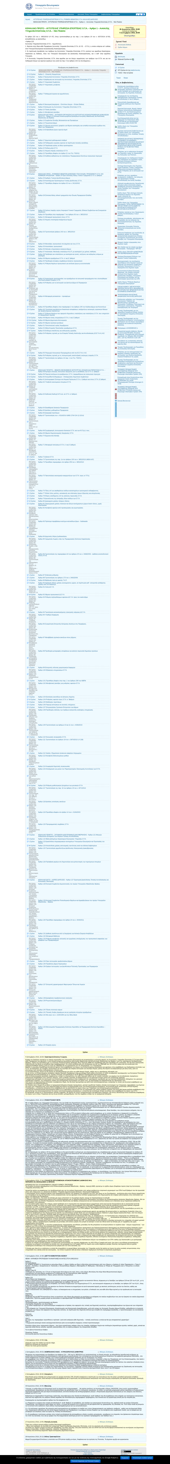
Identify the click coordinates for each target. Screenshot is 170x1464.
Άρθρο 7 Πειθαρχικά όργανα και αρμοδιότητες (53, 94)
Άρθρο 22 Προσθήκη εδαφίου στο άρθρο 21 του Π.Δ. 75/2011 (59, 153)
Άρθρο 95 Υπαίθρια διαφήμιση (48, 615)
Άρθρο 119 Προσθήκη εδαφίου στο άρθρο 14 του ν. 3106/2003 (59, 812)
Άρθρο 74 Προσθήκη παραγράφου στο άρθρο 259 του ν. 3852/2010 (61, 462)
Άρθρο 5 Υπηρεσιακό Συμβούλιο (49, 82)
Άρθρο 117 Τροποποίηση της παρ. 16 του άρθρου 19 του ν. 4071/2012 (62, 788)
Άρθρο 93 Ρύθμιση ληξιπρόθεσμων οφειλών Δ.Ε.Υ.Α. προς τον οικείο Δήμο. (63, 597)
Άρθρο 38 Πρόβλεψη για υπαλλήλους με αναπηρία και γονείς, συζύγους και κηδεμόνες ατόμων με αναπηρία (70, 255)
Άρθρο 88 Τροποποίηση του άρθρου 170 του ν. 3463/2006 (58, 577)
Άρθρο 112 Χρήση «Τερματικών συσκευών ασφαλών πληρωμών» (60, 753)
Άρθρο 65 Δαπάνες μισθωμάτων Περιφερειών (53, 410)
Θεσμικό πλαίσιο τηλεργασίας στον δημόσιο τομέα (129, 243)
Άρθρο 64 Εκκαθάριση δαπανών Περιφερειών (53, 407)
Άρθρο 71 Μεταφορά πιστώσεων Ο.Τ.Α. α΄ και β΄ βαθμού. (57, 445)
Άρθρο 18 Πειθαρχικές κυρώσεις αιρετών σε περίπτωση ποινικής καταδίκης (63, 143)
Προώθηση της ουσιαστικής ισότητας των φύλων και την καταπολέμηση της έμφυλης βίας (130, 342)
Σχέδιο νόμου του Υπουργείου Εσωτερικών (128, 127)
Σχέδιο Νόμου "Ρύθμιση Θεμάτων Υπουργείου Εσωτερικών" (129, 282)
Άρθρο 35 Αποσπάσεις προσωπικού (50, 246)
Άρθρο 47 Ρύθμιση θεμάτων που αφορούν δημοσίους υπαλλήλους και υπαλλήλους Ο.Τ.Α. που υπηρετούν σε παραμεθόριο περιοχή (73, 314)
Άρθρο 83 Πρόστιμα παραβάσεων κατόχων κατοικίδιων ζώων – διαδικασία (62, 521)
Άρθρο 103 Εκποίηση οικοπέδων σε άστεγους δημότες (56, 697)
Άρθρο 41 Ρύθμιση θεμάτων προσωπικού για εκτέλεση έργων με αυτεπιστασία (64, 263)
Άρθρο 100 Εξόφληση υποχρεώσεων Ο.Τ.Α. (52, 670)
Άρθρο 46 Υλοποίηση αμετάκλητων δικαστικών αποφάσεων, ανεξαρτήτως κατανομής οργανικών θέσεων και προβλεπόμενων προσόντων (72, 310)
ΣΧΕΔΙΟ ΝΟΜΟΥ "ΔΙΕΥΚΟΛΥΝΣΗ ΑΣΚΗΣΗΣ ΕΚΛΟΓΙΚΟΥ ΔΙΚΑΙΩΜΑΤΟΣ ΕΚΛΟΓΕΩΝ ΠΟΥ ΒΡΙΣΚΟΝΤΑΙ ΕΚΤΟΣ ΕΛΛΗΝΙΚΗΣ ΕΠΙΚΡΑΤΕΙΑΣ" (131, 289)
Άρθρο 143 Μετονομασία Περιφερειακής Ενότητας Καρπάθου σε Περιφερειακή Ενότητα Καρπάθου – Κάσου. (71, 1027)
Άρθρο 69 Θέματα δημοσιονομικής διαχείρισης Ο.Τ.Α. (56, 433)
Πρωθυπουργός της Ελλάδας (45, 14)
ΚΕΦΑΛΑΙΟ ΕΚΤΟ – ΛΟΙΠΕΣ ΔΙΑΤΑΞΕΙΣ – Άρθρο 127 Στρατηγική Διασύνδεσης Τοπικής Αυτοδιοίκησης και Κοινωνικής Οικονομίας (73, 880)
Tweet (118, 78)
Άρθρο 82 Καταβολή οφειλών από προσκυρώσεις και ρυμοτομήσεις (60, 508)
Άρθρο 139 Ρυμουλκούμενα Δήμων (50, 1000)
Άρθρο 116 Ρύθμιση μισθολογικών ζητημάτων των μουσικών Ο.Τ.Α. (60, 785)
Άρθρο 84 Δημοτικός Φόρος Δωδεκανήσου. (52, 536)
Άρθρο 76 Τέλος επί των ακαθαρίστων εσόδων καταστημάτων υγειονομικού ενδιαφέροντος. (68, 490)
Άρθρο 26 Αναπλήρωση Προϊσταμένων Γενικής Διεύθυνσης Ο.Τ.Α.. (60, 180)
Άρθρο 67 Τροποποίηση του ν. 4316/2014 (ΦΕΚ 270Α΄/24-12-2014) (61, 415)
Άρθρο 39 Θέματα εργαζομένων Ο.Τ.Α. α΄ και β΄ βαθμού (56, 258)
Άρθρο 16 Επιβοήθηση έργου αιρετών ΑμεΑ (52, 130)
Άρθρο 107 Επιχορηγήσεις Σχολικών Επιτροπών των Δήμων (58, 707)
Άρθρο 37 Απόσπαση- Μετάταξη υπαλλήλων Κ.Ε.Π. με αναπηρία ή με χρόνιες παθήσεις (67, 251)
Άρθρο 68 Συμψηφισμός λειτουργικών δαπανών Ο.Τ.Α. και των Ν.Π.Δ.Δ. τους (63, 430)
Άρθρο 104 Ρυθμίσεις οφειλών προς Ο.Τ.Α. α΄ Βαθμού (56, 699)
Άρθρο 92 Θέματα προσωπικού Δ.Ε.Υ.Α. (51, 594)
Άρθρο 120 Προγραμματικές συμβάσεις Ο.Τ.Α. (53, 824)
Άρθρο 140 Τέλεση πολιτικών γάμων (50, 1009)
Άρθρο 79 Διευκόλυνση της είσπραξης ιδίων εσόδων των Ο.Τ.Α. (59, 498)
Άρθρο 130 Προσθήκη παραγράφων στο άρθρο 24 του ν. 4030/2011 (61, 920)
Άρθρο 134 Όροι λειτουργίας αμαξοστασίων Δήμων (55, 961)
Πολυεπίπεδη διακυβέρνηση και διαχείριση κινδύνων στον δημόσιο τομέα (129, 103)
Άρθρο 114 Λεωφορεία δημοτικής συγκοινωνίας (54, 766)
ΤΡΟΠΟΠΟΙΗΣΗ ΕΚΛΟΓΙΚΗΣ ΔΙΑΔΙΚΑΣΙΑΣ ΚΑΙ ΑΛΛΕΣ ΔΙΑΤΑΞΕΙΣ (130, 295)
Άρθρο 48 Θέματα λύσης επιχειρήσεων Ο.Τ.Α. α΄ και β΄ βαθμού (59, 317)
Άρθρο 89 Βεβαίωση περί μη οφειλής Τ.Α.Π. (52, 580)
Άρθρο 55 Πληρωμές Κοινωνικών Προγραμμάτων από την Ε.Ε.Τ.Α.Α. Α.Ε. (62, 353)
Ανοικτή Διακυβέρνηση (66, 14)
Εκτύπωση (121, 56)
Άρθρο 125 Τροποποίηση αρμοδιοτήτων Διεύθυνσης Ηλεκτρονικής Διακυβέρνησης (65, 848)
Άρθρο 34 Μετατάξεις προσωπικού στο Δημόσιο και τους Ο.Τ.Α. (59, 244)
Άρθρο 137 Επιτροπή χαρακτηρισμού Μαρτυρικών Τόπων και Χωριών (61, 984)
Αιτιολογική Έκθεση (124, 44)
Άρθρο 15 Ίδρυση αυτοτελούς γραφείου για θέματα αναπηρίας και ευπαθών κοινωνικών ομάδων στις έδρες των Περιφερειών (71, 126)
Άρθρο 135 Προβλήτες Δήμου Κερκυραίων (52, 964)
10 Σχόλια (121, 67)
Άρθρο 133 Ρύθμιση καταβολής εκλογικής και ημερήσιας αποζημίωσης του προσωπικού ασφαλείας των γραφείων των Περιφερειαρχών (72, 939)
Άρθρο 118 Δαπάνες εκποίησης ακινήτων (51, 801)
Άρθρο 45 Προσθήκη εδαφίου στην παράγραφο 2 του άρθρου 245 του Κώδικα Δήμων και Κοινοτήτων (72, 307)
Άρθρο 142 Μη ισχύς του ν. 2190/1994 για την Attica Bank (57, 1015)
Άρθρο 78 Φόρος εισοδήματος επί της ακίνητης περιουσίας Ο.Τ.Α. (60, 496)
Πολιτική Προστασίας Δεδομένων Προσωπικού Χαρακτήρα (88, 1450)
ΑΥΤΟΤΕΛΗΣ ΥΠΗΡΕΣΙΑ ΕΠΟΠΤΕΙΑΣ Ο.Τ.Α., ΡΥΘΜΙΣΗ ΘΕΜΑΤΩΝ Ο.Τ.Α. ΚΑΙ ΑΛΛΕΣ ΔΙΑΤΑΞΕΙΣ (65, 19)
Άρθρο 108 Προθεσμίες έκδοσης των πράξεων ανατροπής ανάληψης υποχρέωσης (65, 710)
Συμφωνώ (125, 1458)
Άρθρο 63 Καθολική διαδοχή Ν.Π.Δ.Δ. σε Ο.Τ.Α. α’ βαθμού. (57, 394)
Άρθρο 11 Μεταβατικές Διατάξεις (49, 112)
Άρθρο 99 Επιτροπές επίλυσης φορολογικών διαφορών (56, 667)
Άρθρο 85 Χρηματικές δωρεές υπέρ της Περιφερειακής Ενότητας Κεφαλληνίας (64, 539)
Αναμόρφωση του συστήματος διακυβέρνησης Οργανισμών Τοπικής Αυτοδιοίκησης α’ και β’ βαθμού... (130, 97)
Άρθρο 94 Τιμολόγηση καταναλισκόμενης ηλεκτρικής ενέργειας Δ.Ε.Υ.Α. (61, 612)
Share (126, 78)
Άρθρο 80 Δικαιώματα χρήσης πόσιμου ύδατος (53, 501)
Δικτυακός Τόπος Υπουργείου (88, 14)
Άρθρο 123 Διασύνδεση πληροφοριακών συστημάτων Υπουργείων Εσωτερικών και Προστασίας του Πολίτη (71, 842)
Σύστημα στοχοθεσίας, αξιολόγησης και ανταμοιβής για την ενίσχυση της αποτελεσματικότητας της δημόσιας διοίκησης (131, 221)
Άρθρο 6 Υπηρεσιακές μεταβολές (49, 85)
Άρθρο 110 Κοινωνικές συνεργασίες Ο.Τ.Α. (52, 737)
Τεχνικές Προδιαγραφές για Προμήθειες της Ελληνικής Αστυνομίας (131, 348)
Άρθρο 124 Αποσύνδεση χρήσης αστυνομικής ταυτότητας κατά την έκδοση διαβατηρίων (67, 845)
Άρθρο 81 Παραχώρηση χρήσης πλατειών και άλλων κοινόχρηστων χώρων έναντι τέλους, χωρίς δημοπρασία (70, 504)
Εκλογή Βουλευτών (124, 401)
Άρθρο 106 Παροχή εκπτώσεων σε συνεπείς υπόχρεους (56, 704)
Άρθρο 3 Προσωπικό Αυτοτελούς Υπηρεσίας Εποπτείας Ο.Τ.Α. (59, 77)
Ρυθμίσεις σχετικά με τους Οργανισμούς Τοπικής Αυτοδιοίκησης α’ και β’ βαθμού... (131, 213)
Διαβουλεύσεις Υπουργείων (110, 14)
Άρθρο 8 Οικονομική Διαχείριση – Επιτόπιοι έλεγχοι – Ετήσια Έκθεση (61, 104)
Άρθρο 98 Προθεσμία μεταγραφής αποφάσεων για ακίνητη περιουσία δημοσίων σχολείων (68, 651)
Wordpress (124, 1454)
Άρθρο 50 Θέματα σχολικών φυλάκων (50, 323)
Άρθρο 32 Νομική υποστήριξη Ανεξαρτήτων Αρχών (55, 219)
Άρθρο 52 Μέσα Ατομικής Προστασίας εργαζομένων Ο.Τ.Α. (57, 328)
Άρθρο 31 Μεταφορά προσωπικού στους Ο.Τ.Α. (54, 217)
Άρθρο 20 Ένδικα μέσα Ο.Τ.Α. (48, 148)
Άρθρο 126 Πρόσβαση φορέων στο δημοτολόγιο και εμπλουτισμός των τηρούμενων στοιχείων (69, 862)
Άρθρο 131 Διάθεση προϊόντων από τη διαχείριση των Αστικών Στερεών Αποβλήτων (66, 933)
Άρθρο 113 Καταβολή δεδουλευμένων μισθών (53, 756)
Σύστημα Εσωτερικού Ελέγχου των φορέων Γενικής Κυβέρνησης (129, 257)
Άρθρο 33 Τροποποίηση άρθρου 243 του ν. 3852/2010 (56, 232)
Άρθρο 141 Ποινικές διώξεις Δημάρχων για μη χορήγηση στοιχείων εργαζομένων (64, 1012)
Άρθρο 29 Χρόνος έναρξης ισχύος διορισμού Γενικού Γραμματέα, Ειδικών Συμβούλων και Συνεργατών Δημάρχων (72, 211)
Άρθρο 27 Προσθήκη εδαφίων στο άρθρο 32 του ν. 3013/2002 (59, 183)
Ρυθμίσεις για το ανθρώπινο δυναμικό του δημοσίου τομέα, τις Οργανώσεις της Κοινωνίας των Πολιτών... (130, 153)
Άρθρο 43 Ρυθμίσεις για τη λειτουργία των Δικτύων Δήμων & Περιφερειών (62, 283)
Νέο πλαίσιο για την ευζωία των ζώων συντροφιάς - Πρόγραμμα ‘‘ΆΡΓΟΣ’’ (130, 247)
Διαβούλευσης (135, 70)
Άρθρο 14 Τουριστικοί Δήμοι (47, 123)
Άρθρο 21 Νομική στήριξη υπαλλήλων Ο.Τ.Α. (53, 151)
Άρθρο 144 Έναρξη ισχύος (47, 1045)
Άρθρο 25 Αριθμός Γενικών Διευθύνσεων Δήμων (54, 178)
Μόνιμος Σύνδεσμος (106, 1057)
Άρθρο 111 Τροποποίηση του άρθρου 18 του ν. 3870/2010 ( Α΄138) (60, 739)
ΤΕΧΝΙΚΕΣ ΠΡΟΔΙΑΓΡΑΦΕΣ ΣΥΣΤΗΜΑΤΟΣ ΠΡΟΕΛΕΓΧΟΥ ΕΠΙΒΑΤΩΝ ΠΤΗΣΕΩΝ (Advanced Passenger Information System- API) (130, 372)
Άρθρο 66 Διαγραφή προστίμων (48, 413)
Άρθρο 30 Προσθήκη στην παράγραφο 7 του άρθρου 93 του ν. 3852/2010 (63, 214)
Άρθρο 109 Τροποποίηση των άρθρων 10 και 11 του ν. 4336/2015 (60, 725)
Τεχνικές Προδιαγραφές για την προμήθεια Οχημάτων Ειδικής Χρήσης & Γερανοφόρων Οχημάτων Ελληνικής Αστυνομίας (130, 313)
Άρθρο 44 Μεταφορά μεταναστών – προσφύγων (54, 296)
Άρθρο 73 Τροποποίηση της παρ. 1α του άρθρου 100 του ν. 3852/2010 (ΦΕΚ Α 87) (66, 459)
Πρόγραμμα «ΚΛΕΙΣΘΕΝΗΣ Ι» (128, 328)
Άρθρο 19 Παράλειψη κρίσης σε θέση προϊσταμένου (55, 145)
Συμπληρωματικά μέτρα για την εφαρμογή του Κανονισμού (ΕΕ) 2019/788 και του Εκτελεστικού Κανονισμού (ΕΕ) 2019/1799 (128, 120)
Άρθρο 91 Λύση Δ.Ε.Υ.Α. (46, 587)
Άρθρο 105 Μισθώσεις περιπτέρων (49, 702)
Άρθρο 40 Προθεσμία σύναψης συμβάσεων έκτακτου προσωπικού (60, 261)
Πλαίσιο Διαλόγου (88, 1454)
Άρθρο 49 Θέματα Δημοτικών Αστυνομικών (52, 320)
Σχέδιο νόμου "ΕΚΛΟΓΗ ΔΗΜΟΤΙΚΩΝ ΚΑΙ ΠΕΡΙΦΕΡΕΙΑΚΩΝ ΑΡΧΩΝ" (130, 252)
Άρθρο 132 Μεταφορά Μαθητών (49, 936)
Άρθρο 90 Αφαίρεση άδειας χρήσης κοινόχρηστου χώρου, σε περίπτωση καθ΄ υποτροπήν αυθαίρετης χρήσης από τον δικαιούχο (72, 583)
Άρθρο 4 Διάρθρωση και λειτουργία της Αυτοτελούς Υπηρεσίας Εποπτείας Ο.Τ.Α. (65, 79)
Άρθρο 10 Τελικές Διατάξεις (47, 109)
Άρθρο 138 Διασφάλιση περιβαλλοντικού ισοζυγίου (55, 998)
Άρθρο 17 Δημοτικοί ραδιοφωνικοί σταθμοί (52, 140)
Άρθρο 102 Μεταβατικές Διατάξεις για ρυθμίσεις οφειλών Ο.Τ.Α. (59, 683)
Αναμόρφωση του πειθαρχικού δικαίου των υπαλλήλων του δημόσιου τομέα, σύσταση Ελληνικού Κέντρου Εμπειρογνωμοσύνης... (130, 160)
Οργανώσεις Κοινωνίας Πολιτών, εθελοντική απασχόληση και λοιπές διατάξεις (129, 228)
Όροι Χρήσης (88, 1453)
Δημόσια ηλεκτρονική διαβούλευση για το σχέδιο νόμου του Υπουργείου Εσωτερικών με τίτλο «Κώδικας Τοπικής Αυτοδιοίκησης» (131, 133)
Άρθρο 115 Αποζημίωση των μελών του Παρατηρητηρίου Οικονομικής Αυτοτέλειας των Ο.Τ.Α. (69, 769)
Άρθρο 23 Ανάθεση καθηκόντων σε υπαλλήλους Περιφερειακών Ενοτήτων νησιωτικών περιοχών (70, 156)
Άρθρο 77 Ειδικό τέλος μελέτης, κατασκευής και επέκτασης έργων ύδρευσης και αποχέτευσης (69, 493)
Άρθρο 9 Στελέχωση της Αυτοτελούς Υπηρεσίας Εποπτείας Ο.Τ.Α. (59, 107)
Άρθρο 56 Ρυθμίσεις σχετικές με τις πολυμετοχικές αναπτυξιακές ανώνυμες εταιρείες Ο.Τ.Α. (68, 355)
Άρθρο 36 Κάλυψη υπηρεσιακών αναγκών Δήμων (54, 249)
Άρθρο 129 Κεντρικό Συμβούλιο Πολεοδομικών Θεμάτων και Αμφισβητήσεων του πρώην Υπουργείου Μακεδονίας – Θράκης (72, 901)
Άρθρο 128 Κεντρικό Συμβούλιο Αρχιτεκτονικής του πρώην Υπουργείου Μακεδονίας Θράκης (69, 884)
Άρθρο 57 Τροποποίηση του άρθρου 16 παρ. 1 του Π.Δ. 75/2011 (60, 358)
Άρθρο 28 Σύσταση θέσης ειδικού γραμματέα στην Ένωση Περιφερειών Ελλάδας (65, 195)
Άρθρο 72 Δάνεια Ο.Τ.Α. (46, 457)
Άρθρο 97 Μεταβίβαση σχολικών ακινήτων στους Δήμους (57, 637)
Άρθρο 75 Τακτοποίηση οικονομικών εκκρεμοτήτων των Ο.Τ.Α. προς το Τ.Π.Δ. (64, 475)
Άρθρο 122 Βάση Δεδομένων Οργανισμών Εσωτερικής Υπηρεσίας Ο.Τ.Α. (62, 839)
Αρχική (29, 14)
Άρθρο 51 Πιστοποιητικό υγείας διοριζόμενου (53, 325)
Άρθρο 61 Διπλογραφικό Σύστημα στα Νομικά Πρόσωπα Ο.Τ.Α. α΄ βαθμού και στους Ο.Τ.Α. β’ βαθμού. (72, 379)
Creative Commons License (129, 1450)
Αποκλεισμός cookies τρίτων (142, 1458)
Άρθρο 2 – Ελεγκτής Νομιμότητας (49, 74)
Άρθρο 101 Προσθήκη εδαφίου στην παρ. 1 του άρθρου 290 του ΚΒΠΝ (62, 680)
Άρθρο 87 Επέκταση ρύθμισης (48, 575)
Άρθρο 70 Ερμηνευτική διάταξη (48, 436)
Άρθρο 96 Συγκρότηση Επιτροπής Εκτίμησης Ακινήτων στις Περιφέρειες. (62, 624)
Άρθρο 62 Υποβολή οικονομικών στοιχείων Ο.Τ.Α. (54, 382)
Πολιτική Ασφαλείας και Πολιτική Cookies (88, 1451)
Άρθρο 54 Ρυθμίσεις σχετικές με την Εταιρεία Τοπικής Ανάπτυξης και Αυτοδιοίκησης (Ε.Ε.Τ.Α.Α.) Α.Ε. (71, 333)
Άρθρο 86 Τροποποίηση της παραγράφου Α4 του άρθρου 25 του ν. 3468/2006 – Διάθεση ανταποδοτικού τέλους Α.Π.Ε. (73, 554)
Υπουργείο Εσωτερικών (47, 5)
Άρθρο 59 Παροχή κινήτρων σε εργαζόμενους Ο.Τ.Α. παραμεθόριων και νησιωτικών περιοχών (69, 374)
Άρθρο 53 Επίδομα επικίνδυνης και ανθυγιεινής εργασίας (57, 330)
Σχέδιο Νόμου (122, 47)
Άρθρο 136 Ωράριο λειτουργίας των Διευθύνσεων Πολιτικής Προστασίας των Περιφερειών (68, 966)
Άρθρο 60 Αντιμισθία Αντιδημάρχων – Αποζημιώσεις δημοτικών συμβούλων (63, 377)
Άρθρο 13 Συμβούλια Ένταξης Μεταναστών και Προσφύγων (58, 120)
